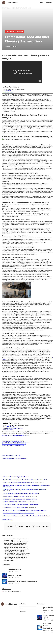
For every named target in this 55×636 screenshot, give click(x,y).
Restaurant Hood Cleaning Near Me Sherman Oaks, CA (15, 435)
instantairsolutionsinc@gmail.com (14, 428)
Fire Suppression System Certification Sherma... (16, 557)
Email (47, 526)
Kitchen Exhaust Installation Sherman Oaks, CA (16, 547)
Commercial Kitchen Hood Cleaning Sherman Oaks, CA (16, 539)
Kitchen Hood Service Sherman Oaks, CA (14, 551)
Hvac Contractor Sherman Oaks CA (14, 31)
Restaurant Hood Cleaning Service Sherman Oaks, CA (16, 541)
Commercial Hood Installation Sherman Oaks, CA (14, 444)
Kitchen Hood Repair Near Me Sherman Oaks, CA (15, 543)
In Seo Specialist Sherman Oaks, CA (11, 455)
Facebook (20, 526)
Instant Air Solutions (8, 92)
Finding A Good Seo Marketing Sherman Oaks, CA (14, 458)
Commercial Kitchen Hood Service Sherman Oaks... (17, 553)
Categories (49, 2)
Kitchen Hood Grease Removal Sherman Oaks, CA (17, 556)
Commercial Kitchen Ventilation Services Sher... (16, 558)
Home (41, 2)
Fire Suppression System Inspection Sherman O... (17, 549)
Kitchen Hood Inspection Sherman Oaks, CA (13, 445)
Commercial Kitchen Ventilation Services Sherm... (16, 546)
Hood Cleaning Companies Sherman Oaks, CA (15, 544)
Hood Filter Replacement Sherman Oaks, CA (15, 554)
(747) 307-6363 (7, 90)
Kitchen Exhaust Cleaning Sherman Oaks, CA (13, 441)
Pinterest (38, 526)
